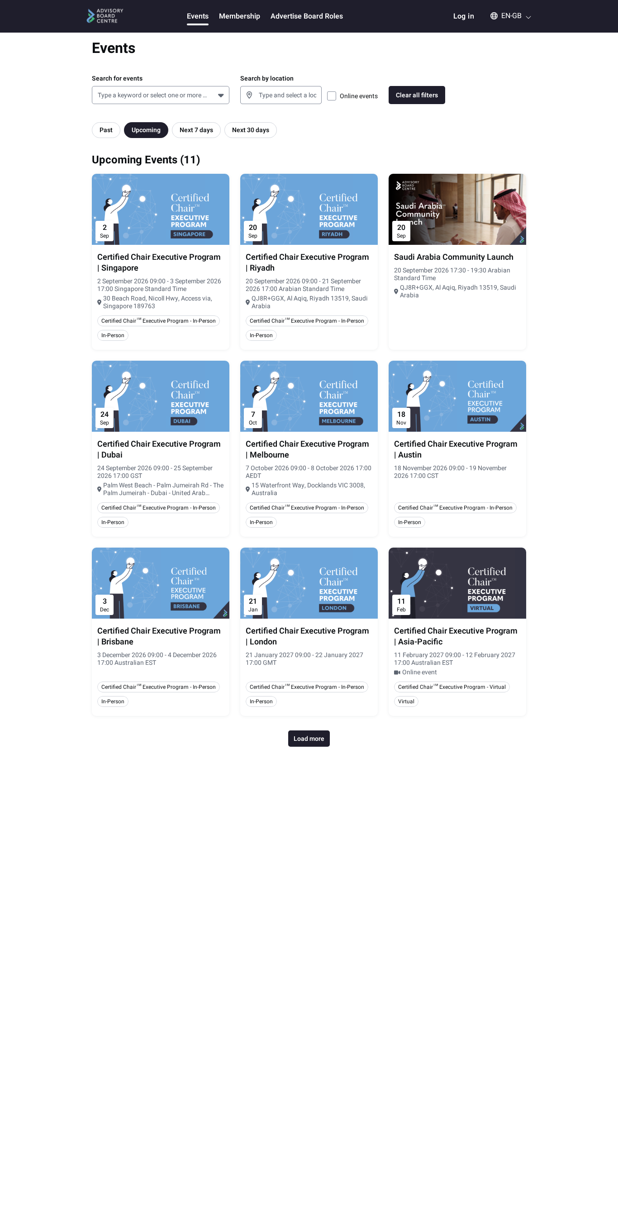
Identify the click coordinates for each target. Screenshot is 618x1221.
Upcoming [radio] (146, 130)
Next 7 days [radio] (196, 130)
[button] (506, 16)
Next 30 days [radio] (250, 130)
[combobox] (99, 95)
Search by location (267, 78)
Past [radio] (106, 130)
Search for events (117, 78)
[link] (160, 263)
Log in (463, 16)
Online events (359, 96)
